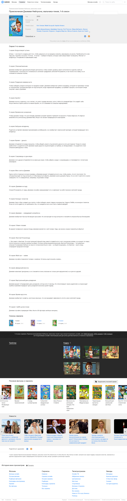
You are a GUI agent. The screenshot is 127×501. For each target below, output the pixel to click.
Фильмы (12, 471)
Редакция (64, 499)
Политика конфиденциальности (92, 499)
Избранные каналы (78, 476)
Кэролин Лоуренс (48, 31)
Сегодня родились (112, 483)
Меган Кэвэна (72, 31)
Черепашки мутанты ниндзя (96, 403)
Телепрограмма (78, 471)
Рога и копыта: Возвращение (5, 403)
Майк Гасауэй (49, 25)
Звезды (109, 471)
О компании (8, 499)
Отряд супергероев (32, 402)
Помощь (74, 496)
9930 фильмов (88, 334)
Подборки (45, 481)
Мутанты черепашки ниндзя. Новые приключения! (71, 405)
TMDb (63, 41)
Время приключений (19, 402)
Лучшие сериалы (47, 479)
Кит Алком (40, 25)
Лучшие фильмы (14, 476)
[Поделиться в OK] (89, 36)
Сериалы (46, 471)
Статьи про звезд (111, 479)
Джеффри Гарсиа (56, 29)
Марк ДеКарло (77, 29)
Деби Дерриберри (43, 29)
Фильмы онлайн (14, 474)
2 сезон (39, 321)
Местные (75, 481)
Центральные (76, 479)
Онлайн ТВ (75, 474)
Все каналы (75, 491)
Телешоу (44, 486)
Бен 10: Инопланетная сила (122, 403)
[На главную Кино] (7, 2)
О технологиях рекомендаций (75, 499)
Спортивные (76, 483)
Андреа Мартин (61, 31)
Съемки (108, 481)
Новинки (44, 474)
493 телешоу (108, 334)
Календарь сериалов (48, 483)
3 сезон (60, 321)
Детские (74, 488)
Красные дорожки (112, 476)
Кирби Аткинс (60, 25)
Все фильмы (13, 486)
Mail (3, 499)
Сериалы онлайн (47, 476)
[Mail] (2, 2)
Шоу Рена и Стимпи (58, 402)
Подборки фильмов (15, 479)
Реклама (15, 499)
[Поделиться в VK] (85, 36)
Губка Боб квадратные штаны (45, 403)
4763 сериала (98, 334)
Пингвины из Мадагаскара (84, 402)
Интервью (109, 474)
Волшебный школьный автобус (109, 403)
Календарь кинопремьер (17, 481)
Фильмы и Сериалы (78, 486)
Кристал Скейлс (83, 31)
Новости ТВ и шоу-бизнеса (80, 493)
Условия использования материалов (111, 499)
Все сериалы (46, 488)
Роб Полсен (67, 29)
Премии (11, 483)
